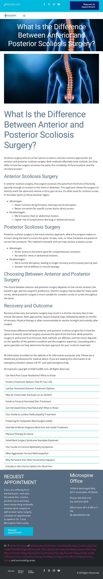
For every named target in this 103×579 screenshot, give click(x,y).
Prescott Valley (71, 553)
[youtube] (59, 4)
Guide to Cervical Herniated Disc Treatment (28, 401)
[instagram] (54, 4)
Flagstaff (26, 549)
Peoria (39, 553)
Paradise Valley (18, 553)
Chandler (16, 549)
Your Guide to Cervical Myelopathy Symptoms (29, 446)
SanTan (16, 556)
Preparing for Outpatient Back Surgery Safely (29, 420)
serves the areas (18, 545)
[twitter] (49, 4)
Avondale (62, 545)
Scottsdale (27, 556)
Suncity (57, 556)
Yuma (7, 560)
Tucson (88, 556)
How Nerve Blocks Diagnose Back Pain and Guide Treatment (37, 427)
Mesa (7, 553)
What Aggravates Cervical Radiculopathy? (27, 453)
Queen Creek (87, 553)
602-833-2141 (13, 4)
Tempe (79, 556)
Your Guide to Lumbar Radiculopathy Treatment (31, 414)
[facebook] (44, 4)
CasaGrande (84, 545)
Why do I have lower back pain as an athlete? (29, 394)
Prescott (58, 553)
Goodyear (71, 549)
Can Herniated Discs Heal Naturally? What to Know (32, 407)
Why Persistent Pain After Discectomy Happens (30, 459)
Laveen (80, 549)
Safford (8, 556)
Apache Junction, (48, 545)
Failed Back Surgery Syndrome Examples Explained (32, 440)
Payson (31, 553)
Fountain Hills (39, 549)
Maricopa (90, 549)
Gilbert (50, 549)
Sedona (37, 556)
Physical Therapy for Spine (19, 433)
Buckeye (72, 545)
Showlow (47, 556)
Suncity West (68, 556)
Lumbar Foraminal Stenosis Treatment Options (30, 388)
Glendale (60, 549)
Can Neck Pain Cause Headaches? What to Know (31, 375)
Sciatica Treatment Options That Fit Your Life (29, 381)
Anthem (34, 545)
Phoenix (48, 553)
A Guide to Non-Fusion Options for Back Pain (29, 466)
